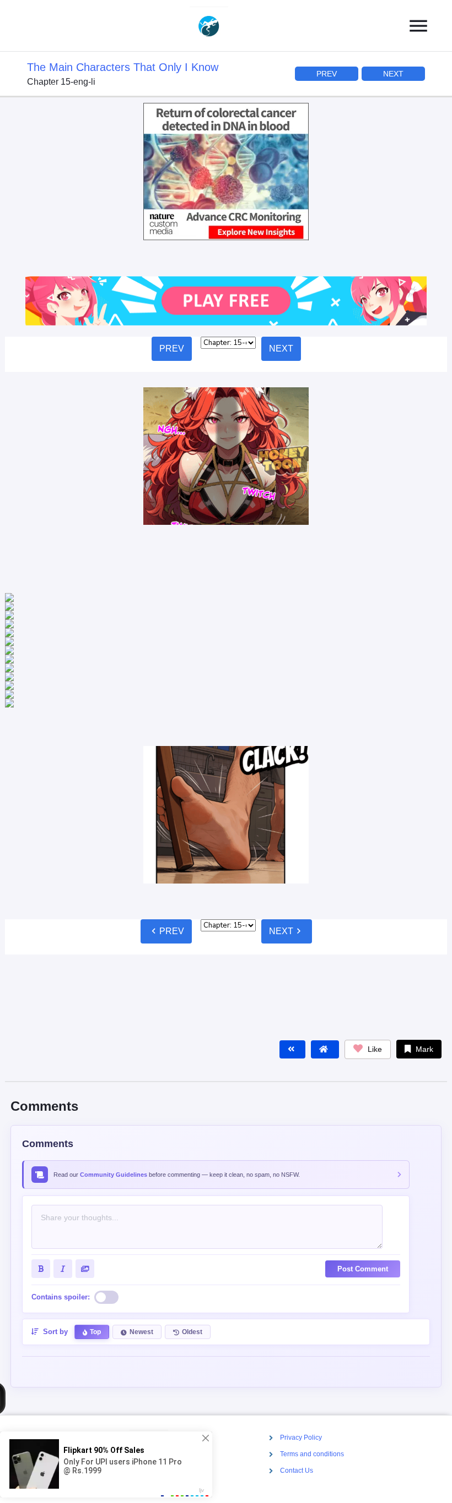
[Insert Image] (85, 1198)
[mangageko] (222, 26)
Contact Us (296, 1471)
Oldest (192, 1261)
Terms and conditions (312, 1454)
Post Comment (362, 1198)
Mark (423, 978)
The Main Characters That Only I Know (122, 67)
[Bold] (40, 1198)
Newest (141, 1261)
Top (95, 1261)
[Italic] (62, 1198)
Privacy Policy (301, 1437)
